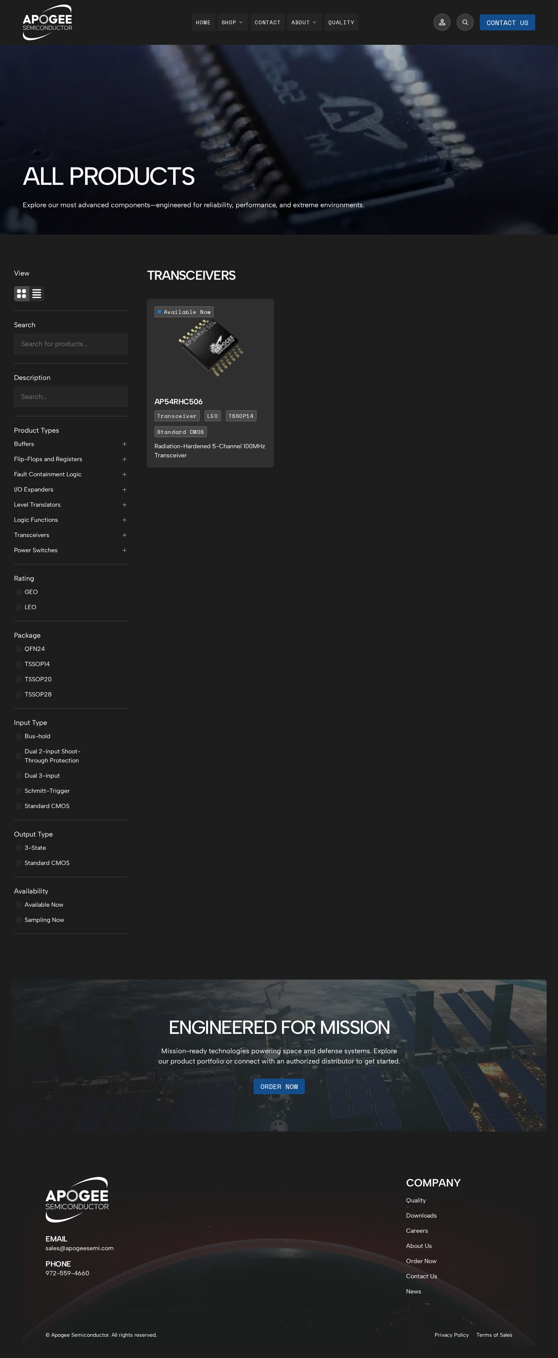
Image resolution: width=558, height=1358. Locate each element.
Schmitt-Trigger (47, 790)
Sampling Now (44, 919)
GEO (31, 592)
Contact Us (507, 22)
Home (203, 22)
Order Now (279, 1086)
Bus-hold (37, 736)
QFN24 (35, 648)
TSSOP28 (38, 694)
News (413, 1291)
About (301, 22)
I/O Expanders (34, 489)
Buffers (24, 443)
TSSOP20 (38, 679)
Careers (417, 1230)
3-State (35, 847)
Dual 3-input (42, 775)
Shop (229, 22)
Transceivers (31, 535)
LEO (30, 607)
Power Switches (36, 550)
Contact (268, 22)
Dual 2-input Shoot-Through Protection (52, 756)
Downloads (421, 1215)
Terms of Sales (494, 1335)
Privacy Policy (452, 1335)
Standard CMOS (47, 806)
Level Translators (37, 504)
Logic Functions (36, 519)
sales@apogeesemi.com (79, 1248)
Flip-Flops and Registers (48, 459)
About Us (419, 1245)
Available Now (44, 904)
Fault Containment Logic (48, 474)
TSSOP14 (37, 664)
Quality (341, 22)
